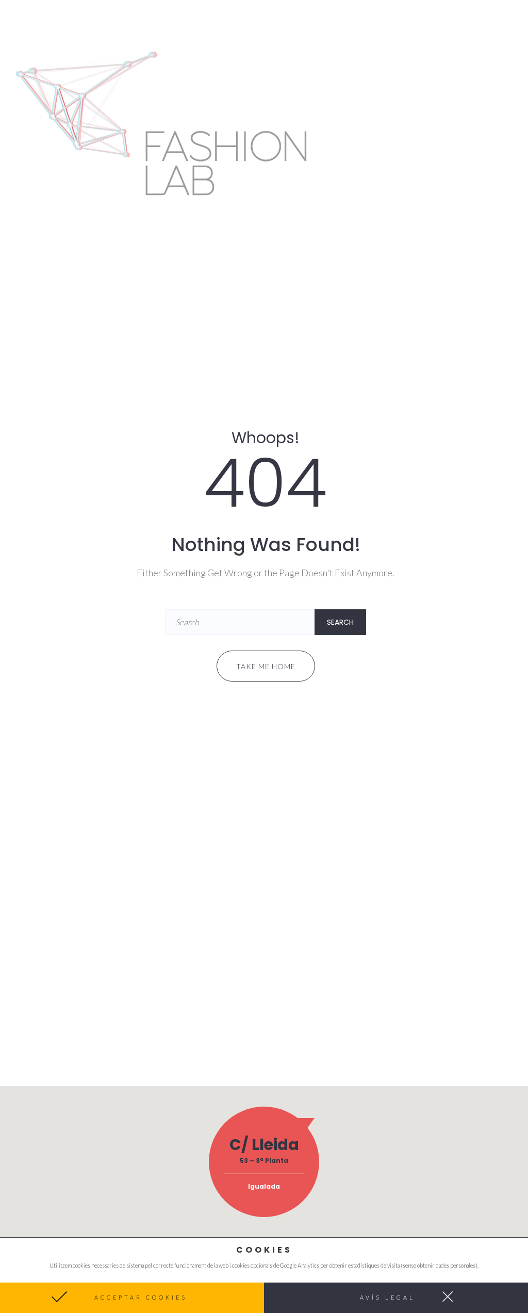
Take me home (265, 666)
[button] (132, 1298)
